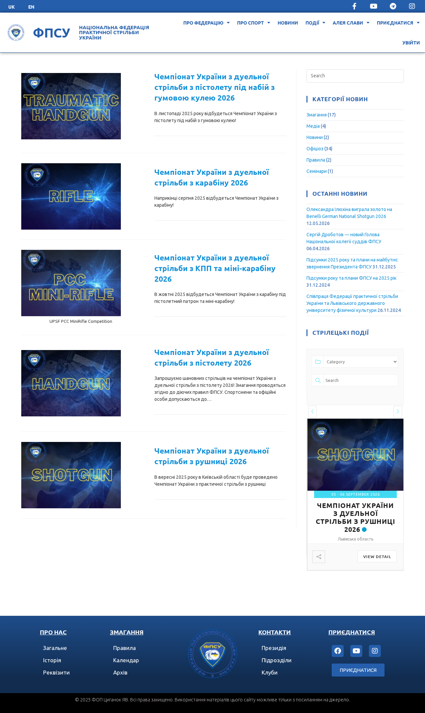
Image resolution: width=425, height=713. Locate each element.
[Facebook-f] (354, 6)
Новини (288, 23)
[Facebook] (338, 651)
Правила (315, 160)
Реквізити (56, 672)
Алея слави (348, 23)
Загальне (55, 648)
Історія (52, 660)
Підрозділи (277, 660)
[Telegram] (392, 6)
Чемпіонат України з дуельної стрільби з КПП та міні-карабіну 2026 (215, 268)
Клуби (270, 672)
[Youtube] (373, 6)
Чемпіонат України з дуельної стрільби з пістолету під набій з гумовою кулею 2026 (214, 87)
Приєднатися (395, 23)
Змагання (316, 114)
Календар (126, 660)
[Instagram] (412, 6)
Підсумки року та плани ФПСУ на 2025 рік (351, 278)
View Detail (377, 556)
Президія (274, 648)
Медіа (313, 126)
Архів (120, 672)
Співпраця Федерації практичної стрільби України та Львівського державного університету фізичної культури (352, 303)
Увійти (411, 42)
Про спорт (250, 23)
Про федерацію (203, 23)
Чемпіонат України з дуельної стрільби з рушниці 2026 (355, 517)
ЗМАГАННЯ (126, 632)
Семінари (316, 171)
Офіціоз (314, 148)
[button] (312, 411)
